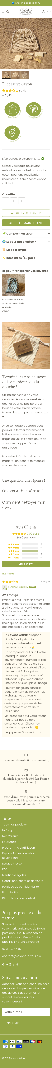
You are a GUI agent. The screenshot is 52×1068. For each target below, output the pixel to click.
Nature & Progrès (27, 942)
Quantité (8, 194)
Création (32, 933)
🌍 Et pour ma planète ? (19, 242)
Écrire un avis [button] (26, 563)
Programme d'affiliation (18, 848)
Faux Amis (9, 842)
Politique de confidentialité (20, 887)
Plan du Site (10, 892)
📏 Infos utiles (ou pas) (18, 258)
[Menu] (3, 12)
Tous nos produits (14, 824)
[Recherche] (9, 12)
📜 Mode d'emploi (14, 250)
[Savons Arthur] (26, 11)
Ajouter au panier (26, 213)
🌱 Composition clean (17, 234)
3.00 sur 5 (33, 534)
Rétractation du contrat (18, 898)
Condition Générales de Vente (22, 881)
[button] (10, 90)
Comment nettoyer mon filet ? (23, 505)
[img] (10, 582)
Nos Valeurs (10, 836)
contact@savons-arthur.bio (21, 956)
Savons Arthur (17, 1058)
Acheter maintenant (26, 223)
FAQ (4, 869)
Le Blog (7, 830)
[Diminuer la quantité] (5, 200)
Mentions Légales (14, 875)
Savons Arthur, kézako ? (22, 490)
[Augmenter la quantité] (21, 200)
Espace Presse (12, 863)
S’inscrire (13, 1023)
